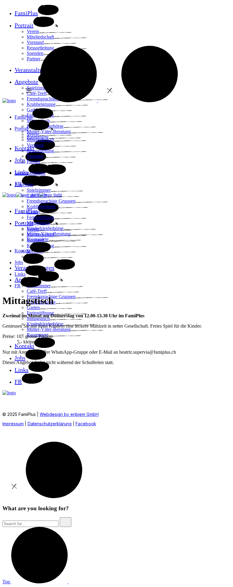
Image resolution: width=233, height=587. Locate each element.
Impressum (13, 423)
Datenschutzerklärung (50, 423)
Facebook (86, 423)
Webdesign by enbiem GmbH (69, 414)
